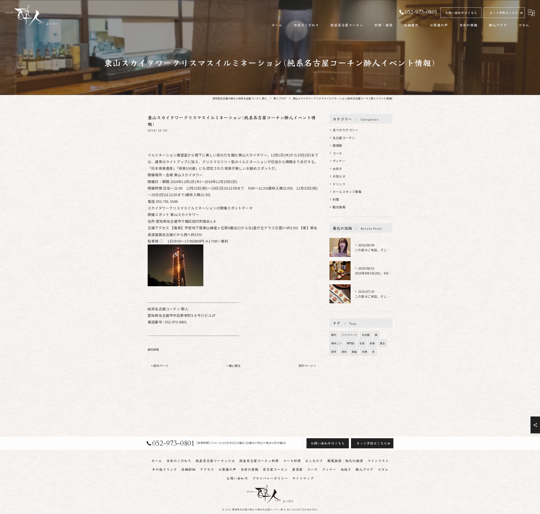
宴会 (382, 343)
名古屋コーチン (344, 138)
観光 (333, 334)
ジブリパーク (349, 334)
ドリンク (339, 184)
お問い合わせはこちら (461, 12)
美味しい (336, 343)
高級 (372, 343)
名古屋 (366, 334)
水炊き (337, 168)
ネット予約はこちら (503, 12)
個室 (354, 351)
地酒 (364, 351)
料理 (336, 199)
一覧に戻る (233, 365)
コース (337, 153)
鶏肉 (344, 351)
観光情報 (153, 349)
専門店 (350, 343)
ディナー (339, 161)
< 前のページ (159, 365)
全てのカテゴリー (345, 130)
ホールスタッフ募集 (347, 191)
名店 (361, 343)
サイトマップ (303, 478)
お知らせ (339, 176)
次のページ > (307, 365)
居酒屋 (337, 145)
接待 (333, 351)
